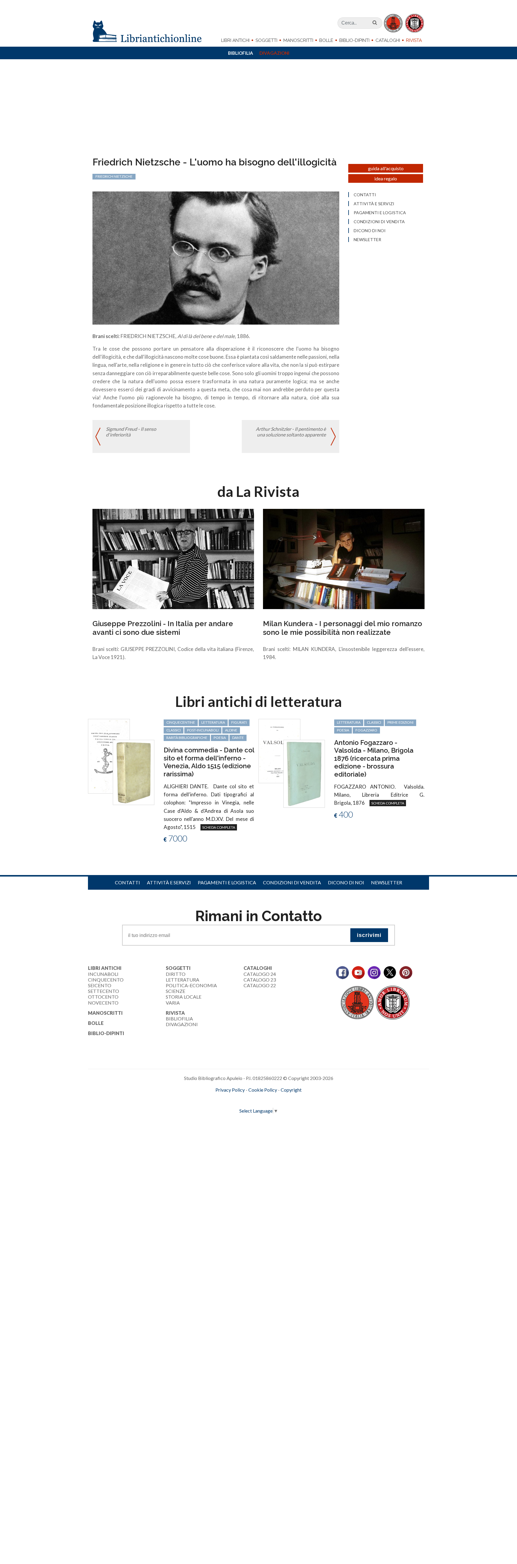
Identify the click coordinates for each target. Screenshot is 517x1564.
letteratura (213, 722)
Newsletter (367, 239)
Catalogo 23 (260, 979)
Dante (238, 737)
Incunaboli (103, 974)
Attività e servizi (374, 204)
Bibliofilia (240, 53)
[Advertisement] (258, 111)
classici (173, 730)
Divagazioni (274, 53)
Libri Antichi (235, 40)
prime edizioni (400, 722)
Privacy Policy (230, 1090)
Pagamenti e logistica (380, 213)
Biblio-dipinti (354, 40)
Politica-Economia (191, 985)
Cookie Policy (262, 1090)
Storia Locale (183, 996)
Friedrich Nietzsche (114, 176)
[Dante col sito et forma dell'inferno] (109, 755)
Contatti (365, 195)
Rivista (414, 40)
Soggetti (266, 40)
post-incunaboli (203, 730)
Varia (173, 1002)
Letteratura (182, 979)
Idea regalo (385, 178)
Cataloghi (387, 40)
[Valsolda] (279, 750)
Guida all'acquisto (386, 168)
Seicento (99, 985)
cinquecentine (180, 722)
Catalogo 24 (260, 974)
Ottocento (103, 996)
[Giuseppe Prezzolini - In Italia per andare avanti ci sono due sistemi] (173, 558)
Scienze (175, 991)
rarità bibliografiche (186, 737)
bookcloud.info (270, 1099)
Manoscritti (298, 40)
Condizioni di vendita (379, 221)
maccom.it (241, 1099)
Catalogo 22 (260, 985)
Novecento (103, 1002)
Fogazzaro (366, 730)
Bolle (326, 40)
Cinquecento (106, 979)
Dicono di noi (370, 230)
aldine (231, 730)
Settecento (103, 991)
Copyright (291, 1090)
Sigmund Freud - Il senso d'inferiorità (131, 431)
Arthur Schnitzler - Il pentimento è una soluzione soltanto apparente (291, 431)
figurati (239, 722)
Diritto (175, 974)
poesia (220, 737)
